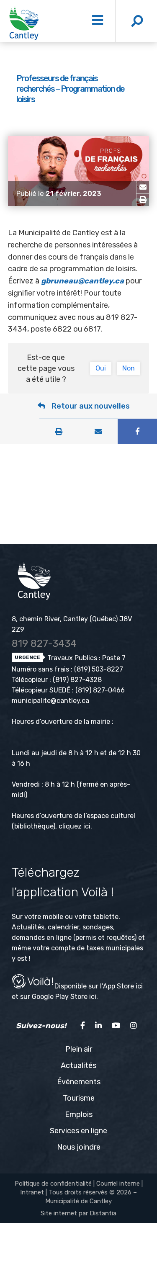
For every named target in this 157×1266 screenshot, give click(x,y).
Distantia (103, 1213)
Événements (78, 1081)
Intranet (32, 1192)
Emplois (79, 1114)
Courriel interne (118, 1183)
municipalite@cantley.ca (50, 701)
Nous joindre (78, 1147)
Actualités (78, 1065)
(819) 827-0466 (100, 690)
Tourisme (79, 1098)
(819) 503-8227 (98, 669)
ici (86, 826)
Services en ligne (78, 1130)
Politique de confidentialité (53, 1183)
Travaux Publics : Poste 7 (86, 658)
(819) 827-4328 (77, 680)
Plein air (78, 1049)
